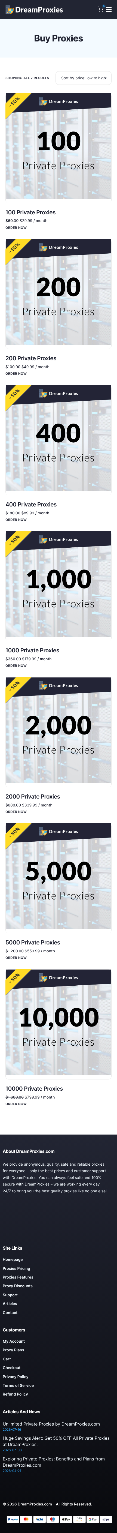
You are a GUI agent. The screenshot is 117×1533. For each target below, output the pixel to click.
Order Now (16, 228)
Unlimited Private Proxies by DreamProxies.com (51, 1424)
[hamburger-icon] (109, 9)
